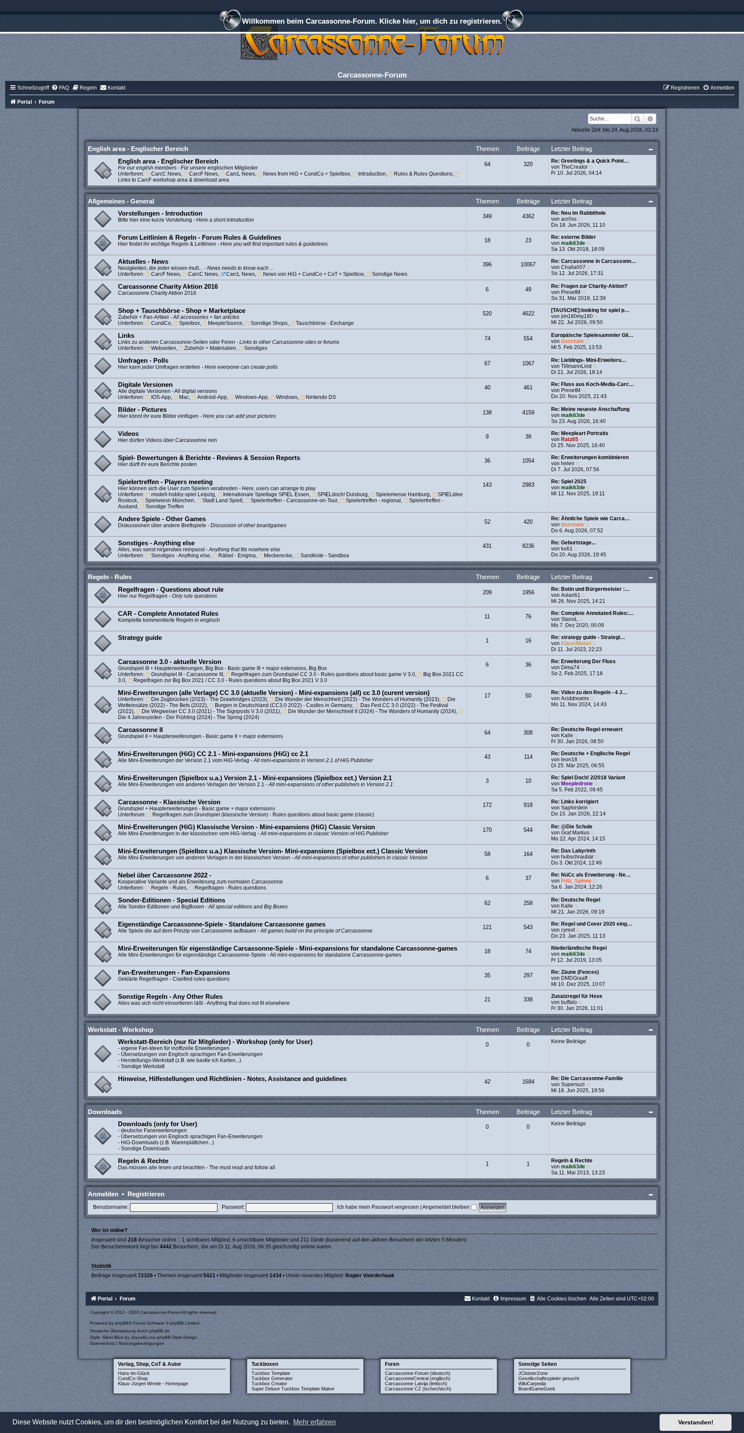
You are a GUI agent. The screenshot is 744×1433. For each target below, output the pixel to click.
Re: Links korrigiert (574, 802)
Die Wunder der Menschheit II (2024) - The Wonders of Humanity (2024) (372, 711)
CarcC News (166, 174)
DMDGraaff (574, 978)
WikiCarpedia (532, 1383)
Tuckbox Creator (269, 1383)
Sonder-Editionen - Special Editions (171, 900)
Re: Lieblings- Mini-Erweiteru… (588, 360)
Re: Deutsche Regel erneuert (587, 729)
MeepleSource (225, 323)
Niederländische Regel (579, 948)
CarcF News (203, 174)
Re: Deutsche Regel (575, 900)
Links (126, 335)
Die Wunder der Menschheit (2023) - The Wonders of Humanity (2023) (357, 699)
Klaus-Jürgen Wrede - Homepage (153, 1383)
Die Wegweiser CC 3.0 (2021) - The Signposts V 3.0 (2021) (211, 711)
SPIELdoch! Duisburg (342, 494)
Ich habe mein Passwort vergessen (378, 1207)
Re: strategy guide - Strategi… (588, 637)
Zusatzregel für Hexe (576, 996)
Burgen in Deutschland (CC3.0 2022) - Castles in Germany (283, 705)
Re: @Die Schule (571, 827)
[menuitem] (60, 88)
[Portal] (372, 41)
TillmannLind (576, 366)
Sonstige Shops (269, 323)
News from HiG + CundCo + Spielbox (306, 174)
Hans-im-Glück (134, 1373)
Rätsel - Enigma (237, 556)
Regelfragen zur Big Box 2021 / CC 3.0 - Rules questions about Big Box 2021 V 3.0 (230, 680)
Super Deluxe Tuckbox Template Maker (293, 1388)
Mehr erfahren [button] (314, 1422)
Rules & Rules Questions (423, 174)
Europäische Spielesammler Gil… (592, 335)
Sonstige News (389, 274)
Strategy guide (140, 637)
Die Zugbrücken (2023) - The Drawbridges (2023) (209, 699)
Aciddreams (575, 698)
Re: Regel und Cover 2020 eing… (591, 924)
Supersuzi (573, 1084)
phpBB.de (159, 1330)
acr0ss (569, 219)
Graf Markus (575, 833)
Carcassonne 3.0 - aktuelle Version (169, 661)
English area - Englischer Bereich (138, 148)
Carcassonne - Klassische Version (169, 802)
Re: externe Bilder (573, 237)
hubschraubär (577, 857)
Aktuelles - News (143, 261)
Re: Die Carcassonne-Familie (587, 1078)
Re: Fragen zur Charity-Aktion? (589, 286)
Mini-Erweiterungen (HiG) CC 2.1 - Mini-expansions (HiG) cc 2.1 (213, 753)
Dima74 (570, 667)
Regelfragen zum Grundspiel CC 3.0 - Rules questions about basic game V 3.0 (323, 674)
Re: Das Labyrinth (573, 851)
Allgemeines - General (121, 201)
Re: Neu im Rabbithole (578, 213)
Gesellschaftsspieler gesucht (548, 1378)
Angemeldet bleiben (446, 1207)
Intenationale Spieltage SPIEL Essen (266, 494)
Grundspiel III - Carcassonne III (187, 674)
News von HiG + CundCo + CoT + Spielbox (313, 274)
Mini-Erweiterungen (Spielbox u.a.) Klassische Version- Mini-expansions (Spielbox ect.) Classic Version (273, 851)
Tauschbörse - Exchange (325, 323)
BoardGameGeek (536, 1388)
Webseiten (163, 348)
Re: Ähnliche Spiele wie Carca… (590, 519)
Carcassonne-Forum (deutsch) (417, 1373)
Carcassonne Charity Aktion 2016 (168, 286)
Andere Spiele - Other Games (162, 519)
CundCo (161, 323)
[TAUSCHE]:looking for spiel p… (590, 310)
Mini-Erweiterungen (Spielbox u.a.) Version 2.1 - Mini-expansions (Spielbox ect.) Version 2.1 (255, 778)
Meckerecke (278, 556)
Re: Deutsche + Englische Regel (590, 753)
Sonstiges (255, 348)
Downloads (105, 1111)
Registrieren (145, 1194)
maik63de (573, 243)
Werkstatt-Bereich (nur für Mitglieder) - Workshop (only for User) (215, 1041)
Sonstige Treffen (165, 506)
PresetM (570, 292)
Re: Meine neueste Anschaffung (590, 409)
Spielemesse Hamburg (403, 494)
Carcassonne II (140, 729)
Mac (184, 397)
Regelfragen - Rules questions (230, 888)
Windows (287, 397)
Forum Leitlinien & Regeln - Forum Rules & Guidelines (199, 237)
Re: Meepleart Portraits (579, 433)
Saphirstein (574, 808)
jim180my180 (577, 316)
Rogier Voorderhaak (369, 1275)
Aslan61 (570, 595)
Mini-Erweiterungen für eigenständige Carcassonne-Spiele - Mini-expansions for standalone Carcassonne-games (287, 948)
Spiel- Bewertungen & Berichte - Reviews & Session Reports (209, 457)
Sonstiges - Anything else (156, 543)
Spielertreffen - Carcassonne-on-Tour (294, 500)
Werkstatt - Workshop (120, 1029)
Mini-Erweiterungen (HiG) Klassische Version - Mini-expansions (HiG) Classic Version (246, 827)
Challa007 (573, 267)
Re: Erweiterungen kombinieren (590, 457)
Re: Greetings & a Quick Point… (590, 161)
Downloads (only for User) (157, 1124)
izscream (572, 341)
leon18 (569, 760)
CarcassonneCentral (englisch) (417, 1378)
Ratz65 (569, 439)
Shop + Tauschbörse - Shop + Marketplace (181, 310)
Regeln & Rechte (143, 1161)
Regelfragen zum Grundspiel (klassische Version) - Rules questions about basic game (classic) (263, 815)
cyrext (568, 930)
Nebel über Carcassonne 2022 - (164, 875)
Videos (128, 433)
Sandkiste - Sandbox (325, 556)
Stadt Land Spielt (222, 500)
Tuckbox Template (270, 1373)
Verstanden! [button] (695, 1422)
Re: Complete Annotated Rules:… (592, 613)
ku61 (567, 549)
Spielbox (189, 323)
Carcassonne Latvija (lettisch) (416, 1383)
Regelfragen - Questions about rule (170, 589)
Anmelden (103, 1194)
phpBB (122, 1323)
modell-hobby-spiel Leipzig (183, 494)
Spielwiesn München (169, 500)
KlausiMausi (576, 643)
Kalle (567, 735)
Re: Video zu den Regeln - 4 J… (589, 692)
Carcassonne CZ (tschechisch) (418, 1388)
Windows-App (251, 397)
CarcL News (240, 174)
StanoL (569, 619)
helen (567, 463)
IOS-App (161, 397)
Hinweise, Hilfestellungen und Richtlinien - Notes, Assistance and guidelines (232, 1078)
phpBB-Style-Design (177, 1337)
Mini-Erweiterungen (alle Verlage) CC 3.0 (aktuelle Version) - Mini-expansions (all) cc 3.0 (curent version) (274, 692)
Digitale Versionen (145, 384)
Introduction (372, 174)
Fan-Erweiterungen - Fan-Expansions (174, 972)
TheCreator (574, 167)
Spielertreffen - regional (373, 500)
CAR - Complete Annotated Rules (168, 613)
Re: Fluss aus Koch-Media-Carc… (592, 384)
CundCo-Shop (133, 1378)
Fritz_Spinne (576, 881)
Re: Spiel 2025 (568, 482)
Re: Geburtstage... (573, 543)
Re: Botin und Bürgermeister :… (590, 589)
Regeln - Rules (110, 577)
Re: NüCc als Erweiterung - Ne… (591, 875)
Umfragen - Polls (143, 360)
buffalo (569, 1002)
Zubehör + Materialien (210, 348)
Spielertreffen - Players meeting (165, 482)
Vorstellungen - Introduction (160, 213)
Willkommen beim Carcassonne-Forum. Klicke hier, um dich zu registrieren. (372, 21)
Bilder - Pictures (142, 409)
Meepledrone (577, 784)
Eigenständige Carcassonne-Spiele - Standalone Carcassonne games (222, 924)
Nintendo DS (321, 397)
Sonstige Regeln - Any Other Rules (170, 996)
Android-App (212, 397)
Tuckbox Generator (272, 1378)
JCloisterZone (533, 1373)
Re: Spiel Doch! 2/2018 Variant (588, 778)
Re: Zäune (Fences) (575, 972)
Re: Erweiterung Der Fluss (583, 661)
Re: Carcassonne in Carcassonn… (593, 261)
